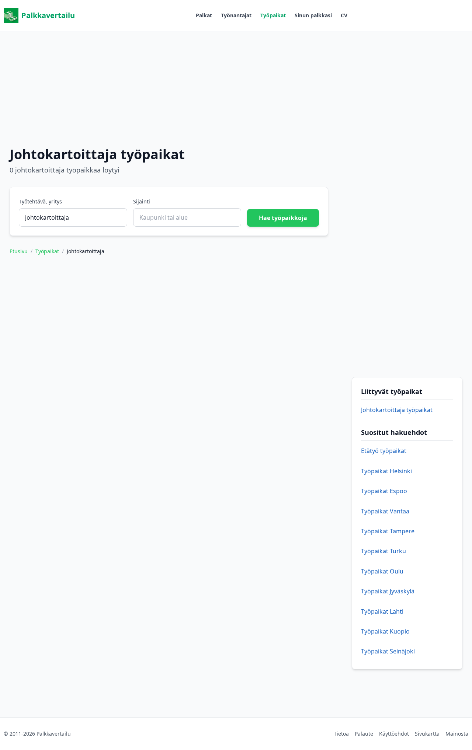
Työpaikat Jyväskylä (387, 591)
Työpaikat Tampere (387, 531)
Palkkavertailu (48, 15)
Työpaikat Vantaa (385, 511)
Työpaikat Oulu (382, 571)
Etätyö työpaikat (383, 451)
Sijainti (141, 201)
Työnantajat (236, 15)
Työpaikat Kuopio (385, 631)
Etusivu (19, 251)
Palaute (364, 733)
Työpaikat (273, 15)
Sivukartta (427, 733)
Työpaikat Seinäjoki (388, 651)
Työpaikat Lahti (382, 611)
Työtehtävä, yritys (40, 201)
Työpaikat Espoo (384, 491)
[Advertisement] (236, 83)
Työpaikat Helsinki (386, 471)
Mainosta (456, 733)
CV (344, 15)
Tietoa (341, 733)
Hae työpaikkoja (283, 218)
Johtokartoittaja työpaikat (397, 410)
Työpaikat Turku (383, 551)
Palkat (204, 15)
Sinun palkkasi (313, 15)
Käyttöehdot (394, 733)
